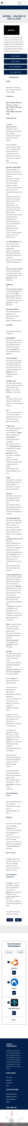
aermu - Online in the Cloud (14, 17)
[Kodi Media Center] (14, 1002)
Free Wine (20, 952)
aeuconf (8, 278)
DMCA (8, 1102)
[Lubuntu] (14, 982)
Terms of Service (10, 1099)
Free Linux (9, 952)
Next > (18, 920)
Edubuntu (14, 968)
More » (14, 1020)
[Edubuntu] (14, 962)
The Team (9, 1077)
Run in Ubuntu (15, 56)
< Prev (10, 920)
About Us (8, 1080)
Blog (7, 1085)
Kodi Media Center (14, 1008)
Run (14, 972)
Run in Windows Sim (16, 67)
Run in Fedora (16, 61)
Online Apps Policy (11, 1094)
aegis (7, 390)
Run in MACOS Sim (15, 72)
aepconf (8, 302)
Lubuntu (14, 988)
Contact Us (9, 1083)
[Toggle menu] (2, 3)
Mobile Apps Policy (11, 1096)
